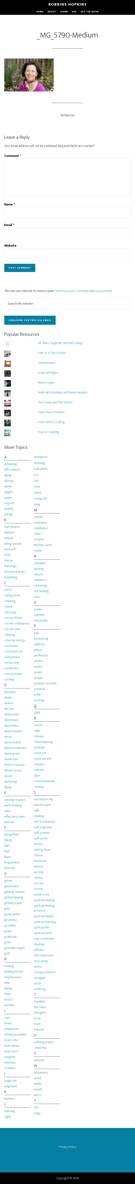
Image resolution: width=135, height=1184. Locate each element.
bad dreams (12, 527)
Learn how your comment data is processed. (83, 291)
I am (7, 1018)
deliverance (11, 714)
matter (38, 517)
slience (38, 878)
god (6, 908)
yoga (37, 1113)
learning (9, 1111)
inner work (11, 1051)
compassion (12, 657)
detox (8, 737)
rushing (39, 787)
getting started (14, 892)
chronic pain (12, 629)
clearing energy (14, 640)
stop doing (41, 961)
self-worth (41, 838)
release (39, 736)
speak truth (41, 894)
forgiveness (11, 862)
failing (8, 840)
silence (38, 866)
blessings (10, 566)
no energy (40, 585)
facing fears (12, 834)
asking (8, 514)
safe (36, 810)
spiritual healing (44, 900)
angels (8, 492)
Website (10, 245)
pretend (39, 689)
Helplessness (46, 363)
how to (8, 999)
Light (7, 1117)
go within (10, 925)
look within (41, 469)
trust (37, 1018)
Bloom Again (46, 382)
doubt (8, 776)
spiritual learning (45, 922)
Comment (12, 155)
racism (38, 725)
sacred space (42, 805)
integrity (9, 1057)
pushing (39, 700)
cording (9, 679)
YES (36, 1107)
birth (7, 555)
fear (7, 851)
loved (37, 492)
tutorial (39, 1029)
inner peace (12, 1046)
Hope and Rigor (48, 372)
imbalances (11, 1029)
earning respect (14, 800)
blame (8, 560)
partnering (41, 638)
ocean (38, 609)
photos (38, 661)
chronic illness (13, 618)
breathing (10, 577)
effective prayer (14, 816)
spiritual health (44, 916)
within (37, 1084)
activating (10, 464)
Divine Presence (14, 765)
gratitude (10, 936)
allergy (9, 481)
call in (8, 590)
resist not (40, 753)
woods (38, 1089)
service (38, 844)
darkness (10, 692)
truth (37, 1024)
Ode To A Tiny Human (52, 353)
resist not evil (42, 759)
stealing (39, 944)
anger (8, 497)
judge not (10, 1080)
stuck (37, 983)
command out (13, 651)
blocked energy (14, 572)
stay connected (44, 938)
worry (38, 1095)
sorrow (38, 883)
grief (7, 942)
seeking (39, 816)
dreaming (10, 781)
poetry (38, 666)
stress (38, 966)
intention (10, 1062)
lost (36, 481)
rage (37, 731)
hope (7, 994)
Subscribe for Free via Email (30, 320)
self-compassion (44, 821)
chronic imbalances (16, 623)
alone (8, 486)
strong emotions (45, 972)
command (10, 646)
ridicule (38, 770)
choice (8, 606)
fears (7, 857)
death (8, 697)
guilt (7, 953)
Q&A (37, 713)
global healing (13, 897)
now (36, 597)
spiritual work (43, 933)
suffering (40, 989)
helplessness (12, 977)
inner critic (11, 1040)
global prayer (13, 903)
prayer (38, 678)
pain (36, 633)
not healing (41, 591)
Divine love (11, 759)
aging (8, 475)
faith (7, 846)
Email (9, 225)
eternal (9, 822)
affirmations (12, 469)
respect (39, 764)
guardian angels (14, 948)
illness (8, 1023)
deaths (8, 703)
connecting (11, 662)
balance (9, 532)
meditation (41, 528)
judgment (10, 1086)
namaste (39, 563)
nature (38, 574)
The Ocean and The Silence (55, 402)
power (38, 672)
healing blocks (13, 971)
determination (13, 731)
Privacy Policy (67, 1147)
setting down (42, 849)
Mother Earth (43, 545)
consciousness (13, 674)
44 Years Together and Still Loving (60, 343)
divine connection (15, 748)
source (38, 889)
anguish (9, 503)
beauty (9, 538)
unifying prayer (44, 1042)
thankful (39, 1001)
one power (41, 620)
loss (36, 475)
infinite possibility (15, 1034)
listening (39, 463)
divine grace (12, 753)
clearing (9, 634)
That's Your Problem (51, 412)
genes (8, 880)
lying (37, 504)
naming (39, 569)
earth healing (13, 805)
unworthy (40, 1048)
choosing (10, 612)
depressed (11, 720)
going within (12, 914)
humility (9, 1005)
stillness (39, 950)
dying (7, 787)
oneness (39, 615)
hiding (8, 988)
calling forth (12, 595)
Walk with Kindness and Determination (63, 392)
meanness (40, 522)
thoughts (40, 1013)
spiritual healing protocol (44, 908)
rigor (37, 775)
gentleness (11, 886)
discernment (12, 742)
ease (7, 811)
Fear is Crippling (48, 432)
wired (37, 1078)
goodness (10, 920)
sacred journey (43, 799)
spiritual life (41, 927)
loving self (40, 498)
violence (39, 1060)
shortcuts (40, 861)
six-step (39, 872)
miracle (39, 539)
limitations (40, 457)
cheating (10, 601)
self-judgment (43, 827)
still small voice (43, 955)
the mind (39, 1007)
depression (11, 725)
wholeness (41, 1072)
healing (9, 966)
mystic (38, 550)
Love (37, 487)
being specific (13, 544)
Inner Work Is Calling (51, 422)
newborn (40, 580)
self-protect (42, 833)
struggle (39, 978)
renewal (39, 747)
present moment (45, 683)
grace (8, 931)
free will (9, 868)
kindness (9, 1098)
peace (38, 650)
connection (11, 668)
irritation (9, 1068)
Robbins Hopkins (67, 4)
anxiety (9, 509)
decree (9, 709)
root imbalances (44, 781)
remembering (43, 742)
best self (10, 549)
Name (9, 204)
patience (39, 644)
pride (37, 694)
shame (38, 855)
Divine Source (13, 770)
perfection (41, 655)
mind (37, 534)
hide (7, 983)
